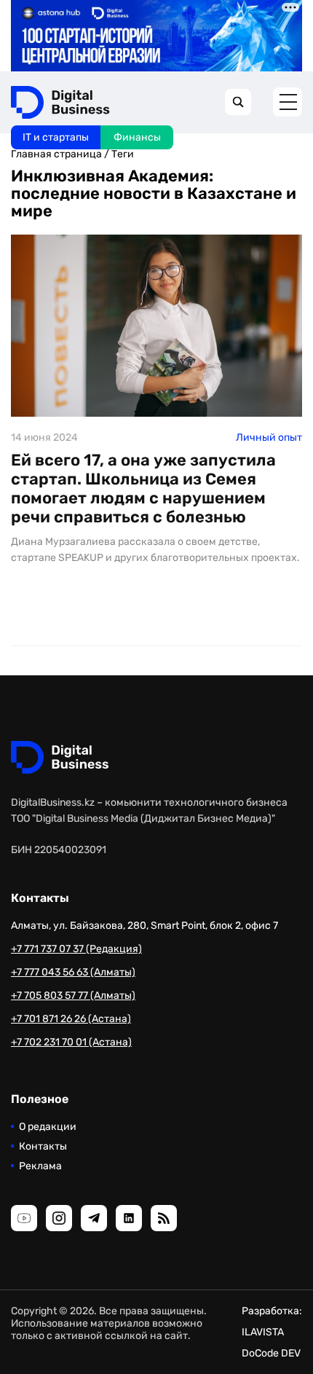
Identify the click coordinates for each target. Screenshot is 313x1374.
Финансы (137, 137)
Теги (122, 154)
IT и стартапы (56, 137)
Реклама (40, 1166)
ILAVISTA (263, 1332)
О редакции (47, 1126)
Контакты (43, 1146)
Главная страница (56, 154)
